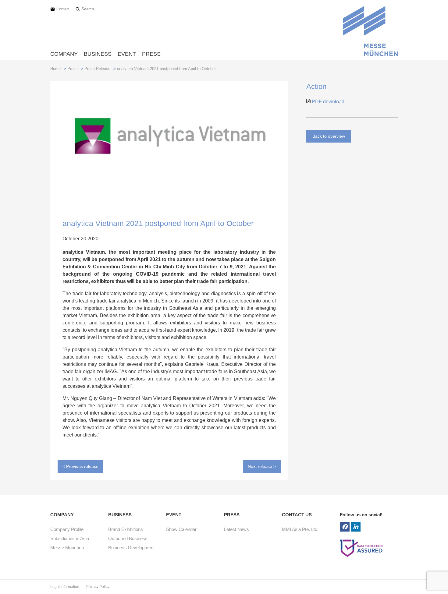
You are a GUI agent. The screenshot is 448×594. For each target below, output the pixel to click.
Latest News (236, 529)
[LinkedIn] (356, 527)
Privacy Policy (97, 587)
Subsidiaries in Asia (69, 538)
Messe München (67, 547)
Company (64, 54)
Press (151, 54)
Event (127, 54)
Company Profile (67, 529)
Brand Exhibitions (125, 529)
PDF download (327, 101)
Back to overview (328, 136)
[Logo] (370, 32)
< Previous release (80, 466)
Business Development (131, 547)
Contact (62, 9)
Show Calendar (181, 529)
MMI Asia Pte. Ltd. (300, 529)
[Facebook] (345, 527)
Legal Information (65, 587)
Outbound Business (128, 538)
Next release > (262, 466)
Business (98, 54)
